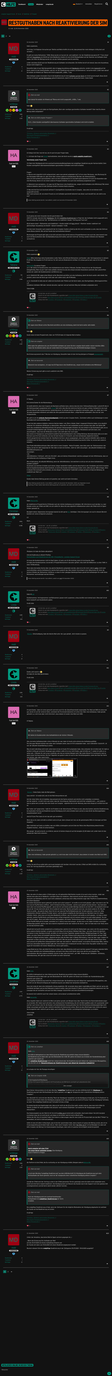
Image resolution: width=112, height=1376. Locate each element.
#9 (108, 547)
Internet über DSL (90, 297)
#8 (108, 497)
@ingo (29, 475)
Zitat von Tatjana (36, 731)
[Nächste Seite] (9, 36)
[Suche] (107, 4)
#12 (108, 668)
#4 (108, 212)
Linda (30, 634)
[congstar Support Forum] (8, 4)
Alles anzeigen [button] (67, 1086)
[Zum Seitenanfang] (109, 1373)
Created (51, 299)
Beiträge (7, 71)
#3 (108, 149)
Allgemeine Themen (54, 530)
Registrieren (98, 4)
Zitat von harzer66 (37, 360)
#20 (107, 1233)
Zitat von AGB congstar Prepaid (41, 118)
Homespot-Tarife (83, 530)
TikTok (84, 299)
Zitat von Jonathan (37, 1047)
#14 (108, 788)
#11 (108, 630)
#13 (108, 706)
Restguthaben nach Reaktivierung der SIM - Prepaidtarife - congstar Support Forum (53, 557)
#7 (108, 395)
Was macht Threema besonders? (37, 135)
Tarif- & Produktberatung (68, 297)
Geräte (99, 297)
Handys (103, 530)
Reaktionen (8, 67)
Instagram (68, 299)
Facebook (59, 299)
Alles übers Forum (53, 297)
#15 (108, 845)
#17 (108, 967)
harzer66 (33, 997)
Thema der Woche (54, 532)
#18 (108, 1041)
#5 (108, 250)
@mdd (46, 156)
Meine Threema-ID (32, 137)
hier (69, 512)
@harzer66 (30, 266)
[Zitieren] (107, 82)
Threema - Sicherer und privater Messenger (41, 133)
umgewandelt (98, 354)
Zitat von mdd (35, 95)
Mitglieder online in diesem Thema (17, 1365)
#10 (108, 590)
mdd (11, 28)
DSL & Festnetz (94, 530)
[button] (78, 4)
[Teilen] (109, 36)
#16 (108, 890)
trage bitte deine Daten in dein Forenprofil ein (83, 295)
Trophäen (7, 69)
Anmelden (88, 4)
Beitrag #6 (87, 1162)
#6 (108, 315)
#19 (108, 1139)
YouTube (76, 299)
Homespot (80, 297)
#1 (108, 42)
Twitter (79, 532)
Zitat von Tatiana (36, 320)
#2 (108, 89)
